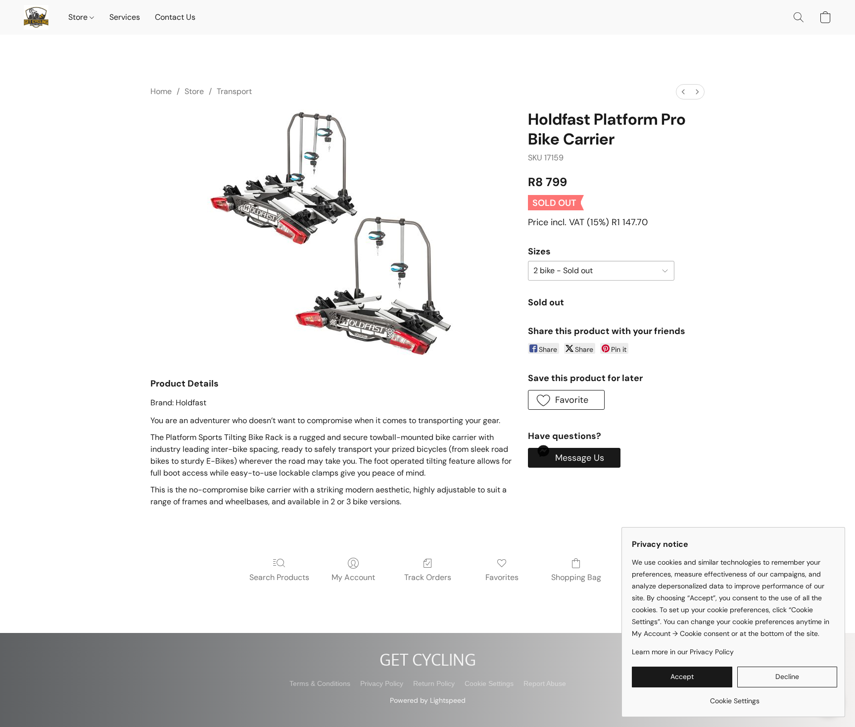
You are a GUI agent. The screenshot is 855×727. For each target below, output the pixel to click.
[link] (734, 697)
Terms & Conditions (319, 683)
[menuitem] (683, 92)
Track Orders (427, 577)
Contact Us (175, 17)
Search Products (279, 577)
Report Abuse (544, 683)
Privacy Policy (381, 683)
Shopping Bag (576, 577)
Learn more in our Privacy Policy (683, 651)
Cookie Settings (489, 683)
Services (124, 17)
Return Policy (434, 683)
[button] (36, 17)
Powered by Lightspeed (428, 700)
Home (161, 91)
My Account (353, 577)
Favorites (502, 577)
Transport (234, 91)
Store (79, 17)
